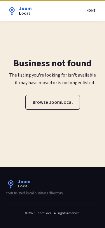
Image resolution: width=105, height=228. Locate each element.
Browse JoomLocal (53, 102)
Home (91, 10)
